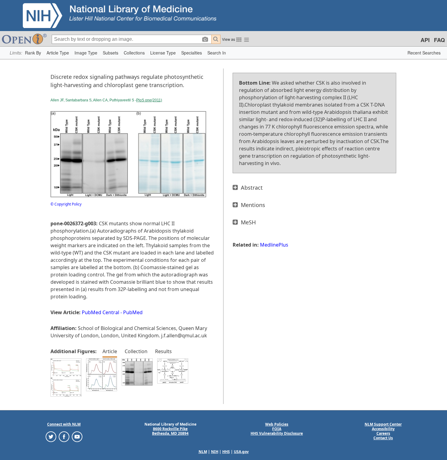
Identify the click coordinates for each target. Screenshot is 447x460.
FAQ (439, 40)
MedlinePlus (274, 244)
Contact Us (383, 438)
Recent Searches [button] (424, 53)
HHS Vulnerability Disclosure (277, 433)
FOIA (276, 428)
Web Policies (276, 424)
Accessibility (383, 428)
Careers (383, 433)
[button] (33, 53)
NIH (214, 451)
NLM (203, 451)
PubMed (133, 312)
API (425, 40)
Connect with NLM (64, 424)
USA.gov (241, 451)
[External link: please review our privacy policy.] (51, 436)
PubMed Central (100, 312)
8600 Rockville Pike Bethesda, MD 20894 (170, 431)
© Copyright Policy (65, 204)
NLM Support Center (383, 424)
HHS (226, 451)
